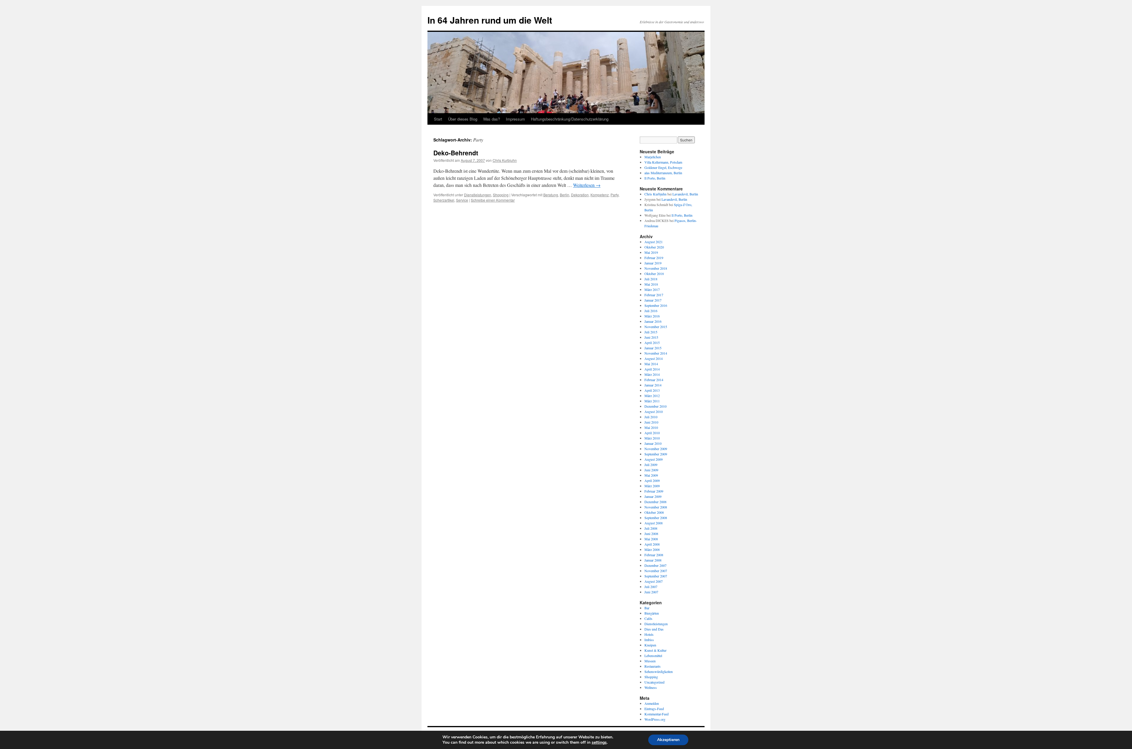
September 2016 (655, 305)
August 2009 (653, 459)
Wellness (650, 687)
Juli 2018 (650, 278)
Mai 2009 (651, 475)
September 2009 (655, 454)
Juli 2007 (650, 586)
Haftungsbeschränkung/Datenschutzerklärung (569, 119)
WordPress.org (654, 719)
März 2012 (652, 395)
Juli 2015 (650, 332)
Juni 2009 (651, 469)
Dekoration (580, 194)
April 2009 (652, 480)
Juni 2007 (651, 592)
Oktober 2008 (654, 512)
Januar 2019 (653, 263)
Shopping (501, 194)
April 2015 (652, 342)
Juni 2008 (651, 533)
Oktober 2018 (654, 273)
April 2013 (652, 390)
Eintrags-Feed (654, 708)
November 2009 (655, 448)
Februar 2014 (653, 379)
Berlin (564, 194)
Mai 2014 (651, 363)
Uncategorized (654, 682)
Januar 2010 (653, 443)
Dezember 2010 (655, 406)
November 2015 (655, 326)
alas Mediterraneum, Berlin (663, 172)
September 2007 (655, 576)
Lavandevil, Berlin (685, 194)
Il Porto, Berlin (654, 178)
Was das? (491, 119)
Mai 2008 (651, 538)
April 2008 (652, 544)
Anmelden (651, 703)
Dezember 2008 (655, 501)
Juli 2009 (650, 464)
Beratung (550, 194)
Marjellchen (652, 156)
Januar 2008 (653, 560)
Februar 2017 (653, 294)
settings (599, 742)
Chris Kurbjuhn (505, 160)
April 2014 (652, 369)
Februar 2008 (653, 554)
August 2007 (653, 581)
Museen (650, 661)
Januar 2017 (653, 300)
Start (438, 119)
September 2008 (655, 517)
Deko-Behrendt (455, 152)
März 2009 (652, 485)
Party (614, 194)
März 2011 (652, 401)
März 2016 (652, 316)
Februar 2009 (653, 491)
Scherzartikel (443, 200)
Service (462, 200)
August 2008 (653, 523)
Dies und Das (654, 629)
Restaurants (652, 666)
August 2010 (653, 411)
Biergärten (651, 613)
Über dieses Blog (462, 119)
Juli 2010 (650, 416)
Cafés (648, 618)
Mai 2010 (651, 427)
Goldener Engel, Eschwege (663, 167)
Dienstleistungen (477, 194)
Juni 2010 (651, 422)
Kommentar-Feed (656, 714)
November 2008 (655, 507)
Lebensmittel (653, 655)
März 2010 (652, 438)
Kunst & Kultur (655, 650)
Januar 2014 (653, 385)
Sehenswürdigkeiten (658, 671)
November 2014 (655, 353)
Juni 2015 (651, 337)
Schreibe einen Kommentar (493, 200)
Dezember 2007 (655, 565)
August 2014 (653, 358)
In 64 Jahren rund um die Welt (489, 20)
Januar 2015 (653, 347)
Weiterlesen (586, 185)
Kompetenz (599, 194)
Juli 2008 (650, 528)
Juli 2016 (650, 310)
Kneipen (650, 645)
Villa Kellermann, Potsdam (663, 162)
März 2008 (652, 549)
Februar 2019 (653, 257)
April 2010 (652, 432)
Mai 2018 (651, 284)
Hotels (649, 634)
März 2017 (652, 289)
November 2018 (655, 268)
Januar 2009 (653, 496)
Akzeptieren (668, 740)
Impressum (515, 119)
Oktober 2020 (654, 247)
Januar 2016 (653, 321)
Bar (646, 607)
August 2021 (653, 241)
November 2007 (655, 570)
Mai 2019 (651, 252)
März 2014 (652, 374)
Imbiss (649, 639)
